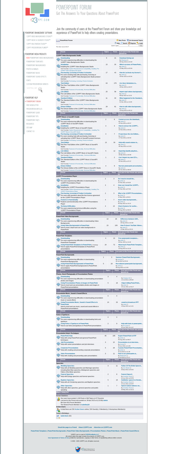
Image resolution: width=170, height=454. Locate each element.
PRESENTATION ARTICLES (34, 109)
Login (141, 43)
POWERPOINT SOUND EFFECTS (36, 77)
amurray (120, 259)
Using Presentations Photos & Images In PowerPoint (79, 283)
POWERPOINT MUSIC (33, 73)
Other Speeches (66, 386)
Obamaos (124, 60)
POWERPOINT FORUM (33, 101)
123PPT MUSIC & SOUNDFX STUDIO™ (38, 40)
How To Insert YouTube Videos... (131, 225)
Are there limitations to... (128, 83)
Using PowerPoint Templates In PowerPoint (76, 245)
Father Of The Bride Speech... (131, 366)
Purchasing (72, 81)
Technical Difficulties (89, 89)
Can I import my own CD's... (128, 157)
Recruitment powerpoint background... (129, 264)
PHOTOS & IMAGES (32, 69)
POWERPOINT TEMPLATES (34, 62)
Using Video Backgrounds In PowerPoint (75, 225)
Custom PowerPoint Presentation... (130, 348)
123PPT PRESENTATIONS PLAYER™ (37, 48)
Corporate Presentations (69, 348)
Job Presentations (67, 342)
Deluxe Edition (66, 106)
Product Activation (88, 81)
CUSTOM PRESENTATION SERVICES (37, 84)
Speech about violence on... (131, 386)
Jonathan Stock (127, 376)
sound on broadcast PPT (130, 302)
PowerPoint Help (66, 336)
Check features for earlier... (127, 206)
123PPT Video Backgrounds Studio (68, 55)
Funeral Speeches (67, 374)
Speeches (59, 363)
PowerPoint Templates (64, 236)
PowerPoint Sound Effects (130, 431)
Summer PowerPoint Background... (128, 257)
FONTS (28, 80)
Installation (64, 64)
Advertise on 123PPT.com (103, 427)
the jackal (126, 325)
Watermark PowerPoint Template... (130, 245)
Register (133, 43)
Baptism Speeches (67, 380)
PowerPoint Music (113, 431)
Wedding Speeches (67, 366)
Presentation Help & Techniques (67, 333)
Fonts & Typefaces (62, 315)
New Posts (122, 40)
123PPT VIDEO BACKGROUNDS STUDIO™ (39, 36)
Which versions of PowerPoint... (130, 64)
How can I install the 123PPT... (128, 185)
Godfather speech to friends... (131, 380)
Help (118, 43)
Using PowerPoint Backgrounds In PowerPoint (77, 264)
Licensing (79, 81)
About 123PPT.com (85, 427)
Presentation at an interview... (128, 342)
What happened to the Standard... (131, 98)
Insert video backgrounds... (127, 200)
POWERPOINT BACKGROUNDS (36, 65)
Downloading (65, 58)
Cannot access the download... (129, 119)
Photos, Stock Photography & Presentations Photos (74, 274)
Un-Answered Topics (136, 40)
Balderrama (123, 355)
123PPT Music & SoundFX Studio (67, 117)
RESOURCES (30, 124)
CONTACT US (30, 131)
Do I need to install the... (126, 179)
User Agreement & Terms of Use (58, 438)
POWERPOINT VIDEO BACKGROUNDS (40, 58)
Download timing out (126, 58)
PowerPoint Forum (66, 40)
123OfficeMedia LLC (92, 434)
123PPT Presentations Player (66, 176)
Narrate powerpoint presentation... (131, 166)
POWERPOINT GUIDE (33, 113)
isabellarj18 (85, 405)
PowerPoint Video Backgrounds (67, 216)
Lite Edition (65, 92)
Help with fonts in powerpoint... (132, 323)
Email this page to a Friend (67, 427)
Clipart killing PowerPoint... (130, 283)
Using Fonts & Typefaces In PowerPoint (74, 323)
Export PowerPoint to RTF (127, 336)
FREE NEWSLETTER (32, 105)
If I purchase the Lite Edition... (129, 134)
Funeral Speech (126, 374)
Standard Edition (66, 98)
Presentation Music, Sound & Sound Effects (71, 293)
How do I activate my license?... (130, 72)
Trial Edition (65, 83)
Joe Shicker (126, 368)
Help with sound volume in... (128, 142)
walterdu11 (64, 416)
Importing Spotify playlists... (128, 151)
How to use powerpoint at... (127, 353)
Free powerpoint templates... (128, 238)
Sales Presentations (68, 353)
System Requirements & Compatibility (80, 68)
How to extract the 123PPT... (128, 126)
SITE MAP (29, 128)
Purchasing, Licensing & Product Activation (76, 72)
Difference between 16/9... (129, 219)
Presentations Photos (98, 431)
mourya (122, 344)
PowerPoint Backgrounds (65, 255)
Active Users (61, 407)
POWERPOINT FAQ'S (32, 120)
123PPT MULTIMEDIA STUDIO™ (36, 44)
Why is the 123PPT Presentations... (130, 193)
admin (123, 66)
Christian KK (126, 278)
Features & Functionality (76, 89)
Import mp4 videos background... (131, 92)
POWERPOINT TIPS (32, 116)
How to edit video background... (130, 106)
